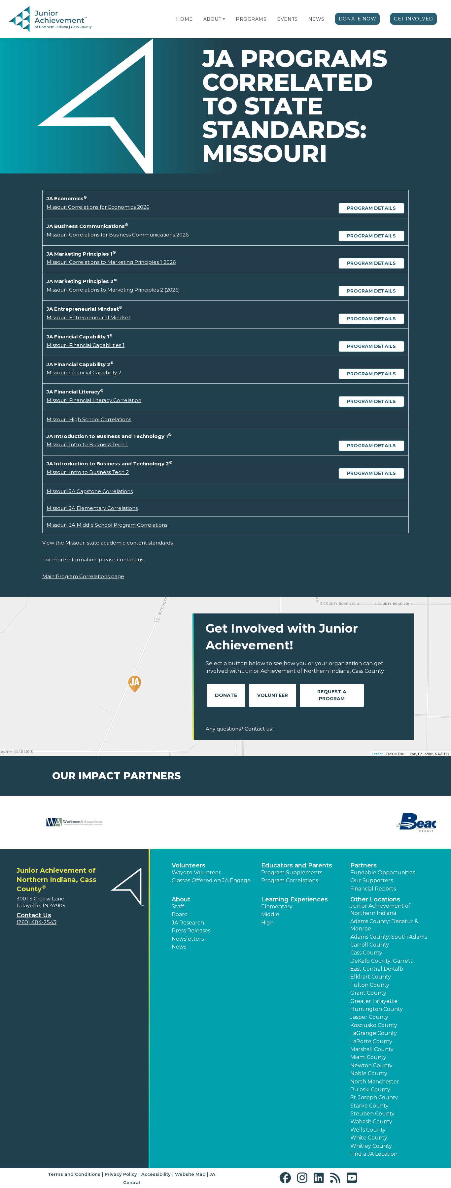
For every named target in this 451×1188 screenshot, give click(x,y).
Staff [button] (178, 906)
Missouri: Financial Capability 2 (84, 372)
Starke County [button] (369, 1106)
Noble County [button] (368, 1073)
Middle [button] (270, 914)
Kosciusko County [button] (373, 1025)
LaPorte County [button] (371, 1041)
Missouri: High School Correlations (89, 419)
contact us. (130, 559)
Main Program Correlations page (83, 576)
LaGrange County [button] (373, 1033)
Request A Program (331, 695)
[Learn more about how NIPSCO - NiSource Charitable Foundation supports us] (405, 822)
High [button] (267, 923)
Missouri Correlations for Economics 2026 (98, 207)
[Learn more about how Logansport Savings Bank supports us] (261, 822)
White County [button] (368, 1138)
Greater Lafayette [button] (374, 1001)
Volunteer (272, 695)
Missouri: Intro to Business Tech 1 (87, 444)
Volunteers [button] (188, 865)
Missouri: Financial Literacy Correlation (94, 400)
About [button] (181, 899)
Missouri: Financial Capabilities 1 (85, 345)
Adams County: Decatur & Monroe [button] (384, 925)
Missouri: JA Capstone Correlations (90, 491)
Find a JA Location (374, 1154)
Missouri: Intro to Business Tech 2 (88, 472)
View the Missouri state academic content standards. (108, 543)
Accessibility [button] (156, 1174)
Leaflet (377, 753)
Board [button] (180, 914)
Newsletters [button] (188, 939)
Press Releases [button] (191, 930)
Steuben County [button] (372, 1113)
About (212, 19)
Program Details (371, 208)
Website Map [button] (190, 1174)
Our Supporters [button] (371, 880)
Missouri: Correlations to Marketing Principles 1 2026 (111, 262)
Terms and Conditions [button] (74, 1174)
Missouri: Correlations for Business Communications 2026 (118, 235)
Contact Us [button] (34, 915)
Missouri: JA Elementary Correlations (92, 508)
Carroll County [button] (369, 945)
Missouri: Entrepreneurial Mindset (88, 317)
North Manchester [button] (374, 1082)
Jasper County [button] (369, 1017)
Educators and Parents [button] (296, 865)
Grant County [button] (368, 993)
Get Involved (413, 19)
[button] (224, 19)
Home (184, 19)
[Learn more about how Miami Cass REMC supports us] (333, 822)
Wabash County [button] (371, 1121)
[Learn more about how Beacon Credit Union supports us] (46, 822)
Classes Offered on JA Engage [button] (211, 880)
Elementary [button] (277, 906)
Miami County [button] (368, 1057)
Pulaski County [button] (370, 1089)
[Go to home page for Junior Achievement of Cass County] (50, 19)
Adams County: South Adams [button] (388, 937)
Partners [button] (363, 865)
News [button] (179, 947)
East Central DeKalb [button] (376, 969)
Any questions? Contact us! (239, 729)
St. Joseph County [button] (374, 1097)
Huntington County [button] (376, 1009)
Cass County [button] (366, 953)
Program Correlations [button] (289, 880)
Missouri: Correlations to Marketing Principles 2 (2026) (113, 290)
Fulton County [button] (369, 985)
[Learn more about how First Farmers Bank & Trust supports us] (189, 822)
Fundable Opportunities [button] (382, 872)
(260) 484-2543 (36, 922)
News (316, 19)
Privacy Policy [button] (121, 1174)
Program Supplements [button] (291, 872)
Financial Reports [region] (373, 889)
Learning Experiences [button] (294, 899)
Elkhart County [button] (370, 977)
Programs (251, 19)
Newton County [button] (371, 1065)
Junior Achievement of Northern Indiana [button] (380, 909)
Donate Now (357, 19)
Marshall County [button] (372, 1049)
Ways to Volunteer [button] (196, 872)
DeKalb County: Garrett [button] (381, 961)
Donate (226, 695)
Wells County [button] (368, 1130)
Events (287, 19)
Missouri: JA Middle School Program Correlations (107, 525)
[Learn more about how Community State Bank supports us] (118, 822)
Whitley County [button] (371, 1146)
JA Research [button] (188, 923)
